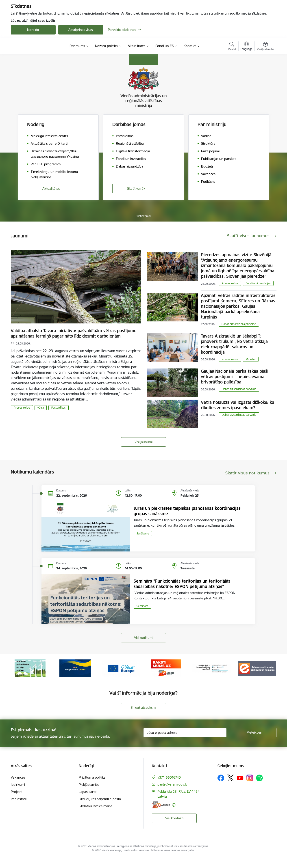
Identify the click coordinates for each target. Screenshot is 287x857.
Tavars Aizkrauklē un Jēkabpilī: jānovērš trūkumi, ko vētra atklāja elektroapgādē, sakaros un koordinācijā (234, 344)
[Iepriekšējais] (21, 668)
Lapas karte (87, 792)
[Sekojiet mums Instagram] (249, 778)
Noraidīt (33, 30)
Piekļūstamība (89, 784)
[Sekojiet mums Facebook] (220, 778)
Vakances (18, 777)
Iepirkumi (18, 784)
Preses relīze (22, 407)
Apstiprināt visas (80, 30)
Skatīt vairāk (136, 188)
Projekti (16, 792)
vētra (40, 407)
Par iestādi (18, 799)
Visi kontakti (174, 818)
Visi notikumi (143, 637)
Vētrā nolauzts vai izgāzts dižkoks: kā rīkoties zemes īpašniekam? (237, 405)
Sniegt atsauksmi (143, 707)
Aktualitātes (51, 188)
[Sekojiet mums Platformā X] (230, 778)
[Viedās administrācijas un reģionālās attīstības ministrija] (38, 46)
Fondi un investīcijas (258, 283)
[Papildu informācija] (173, 805)
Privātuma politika (92, 777)
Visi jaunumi (143, 442)
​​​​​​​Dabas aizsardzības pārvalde (239, 324)
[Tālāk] (266, 668)
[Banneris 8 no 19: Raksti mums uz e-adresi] (121, 668)
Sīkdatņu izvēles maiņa (96, 806)
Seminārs (142, 606)
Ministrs (251, 359)
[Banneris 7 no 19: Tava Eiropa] (75, 668)
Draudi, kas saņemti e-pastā (100, 799)
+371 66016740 (169, 777)
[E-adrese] (161, 805)
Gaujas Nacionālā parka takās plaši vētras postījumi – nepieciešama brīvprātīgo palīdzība (234, 376)
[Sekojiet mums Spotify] (259, 778)
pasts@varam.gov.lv (172, 784)
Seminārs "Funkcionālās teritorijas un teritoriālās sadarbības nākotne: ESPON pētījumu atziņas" (182, 583)
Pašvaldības (58, 407)
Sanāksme (143, 533)
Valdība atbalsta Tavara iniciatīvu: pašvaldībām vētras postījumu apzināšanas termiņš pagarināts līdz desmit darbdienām (74, 333)
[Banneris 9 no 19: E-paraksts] (166, 668)
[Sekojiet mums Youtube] (240, 777)
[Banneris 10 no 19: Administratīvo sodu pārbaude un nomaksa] (211, 668)
